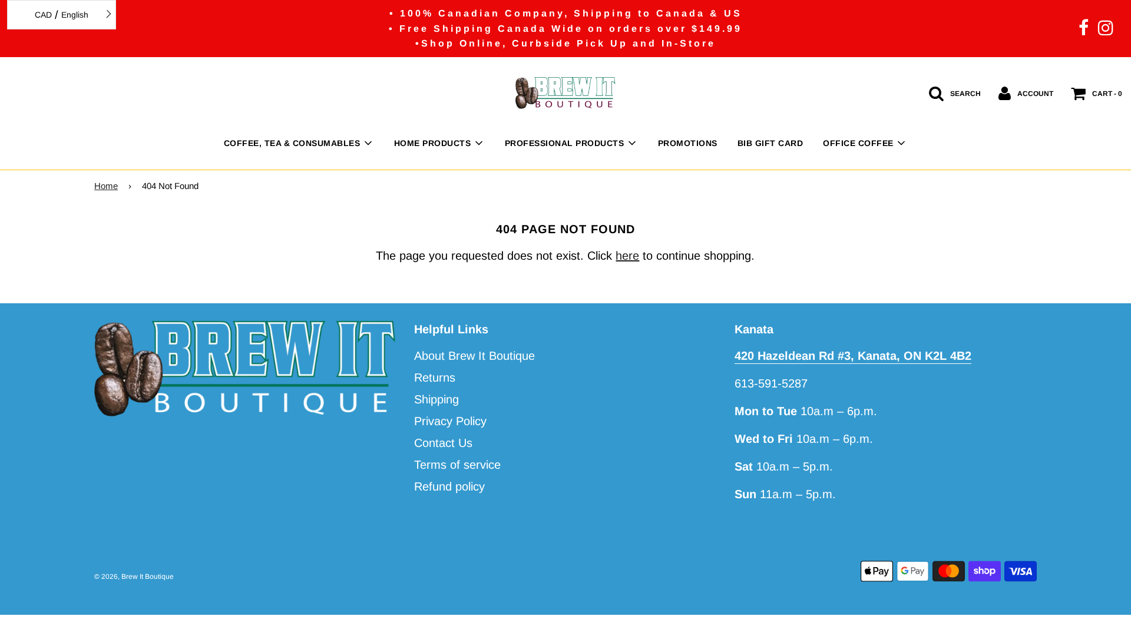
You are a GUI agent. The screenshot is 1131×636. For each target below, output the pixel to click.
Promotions (687, 143)
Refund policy (449, 486)
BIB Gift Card (770, 143)
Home (106, 186)
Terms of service (457, 464)
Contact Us (443, 442)
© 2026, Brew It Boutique (134, 576)
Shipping (436, 399)
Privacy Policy (450, 421)
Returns (434, 377)
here (627, 255)
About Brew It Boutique (474, 355)
